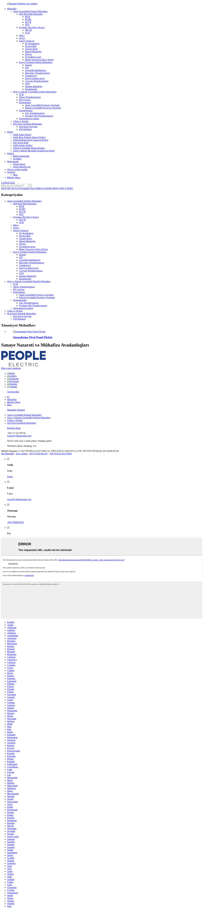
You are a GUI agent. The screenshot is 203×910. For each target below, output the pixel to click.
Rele (32, 188)
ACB (17, 188)
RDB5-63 (40, 188)
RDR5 (70, 188)
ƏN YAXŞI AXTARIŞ (61, 453)
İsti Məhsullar (7, 453)
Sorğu (10, 476)
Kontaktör (25, 188)
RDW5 (55, 188)
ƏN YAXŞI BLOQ (38, 453)
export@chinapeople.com (19, 436)
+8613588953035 (15, 522)
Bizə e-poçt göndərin (11, 368)
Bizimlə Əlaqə (14, 428)
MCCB (10, 188)
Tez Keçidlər (13, 391)
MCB (4, 188)
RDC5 (63, 188)
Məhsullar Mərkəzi (16, 410)
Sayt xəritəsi (21, 453)
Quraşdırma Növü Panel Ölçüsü (32, 337)
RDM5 (48, 188)
